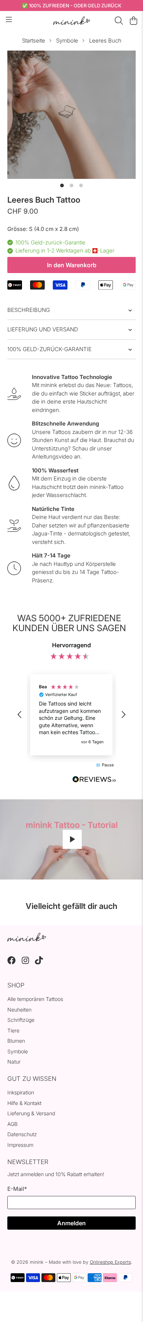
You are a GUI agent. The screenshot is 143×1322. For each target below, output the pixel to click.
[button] (20, 714)
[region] (71, 715)
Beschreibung (28, 309)
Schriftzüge (20, 1020)
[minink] (71, 20)
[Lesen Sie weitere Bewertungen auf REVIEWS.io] (94, 780)
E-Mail (17, 1188)
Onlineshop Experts (110, 1262)
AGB (12, 1124)
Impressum (20, 1145)
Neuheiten (19, 1009)
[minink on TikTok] (39, 962)
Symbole (67, 40)
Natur (14, 1061)
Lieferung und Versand (42, 329)
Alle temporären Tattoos (35, 999)
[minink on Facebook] (11, 962)
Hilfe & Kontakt (24, 1103)
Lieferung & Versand (31, 1113)
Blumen (16, 1041)
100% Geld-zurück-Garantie (49, 349)
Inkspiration (20, 1092)
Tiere (13, 1030)
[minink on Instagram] (25, 962)
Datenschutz (22, 1134)
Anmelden (71, 1223)
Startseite (33, 40)
